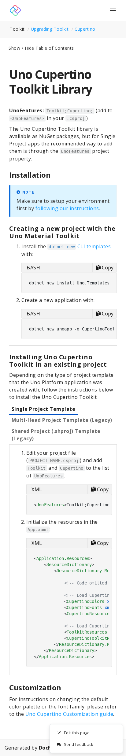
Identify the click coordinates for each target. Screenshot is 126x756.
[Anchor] (54, 175)
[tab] (43, 409)
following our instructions (67, 208)
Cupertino (85, 29)
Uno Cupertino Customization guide (69, 714)
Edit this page (77, 732)
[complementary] (86, 738)
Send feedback (78, 744)
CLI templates (80, 246)
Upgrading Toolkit (50, 29)
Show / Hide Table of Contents (41, 48)
